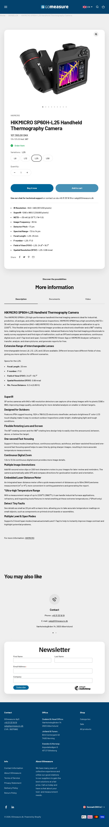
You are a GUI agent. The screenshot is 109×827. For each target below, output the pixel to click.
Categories (85, 719)
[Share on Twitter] (24, 257)
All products (85, 729)
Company (17, 677)
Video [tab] (88, 299)
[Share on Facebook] (19, 257)
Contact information (13, 768)
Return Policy (10, 793)
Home (2, 15)
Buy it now (32, 188)
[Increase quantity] (27, 172)
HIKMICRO (15, 115)
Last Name (59, 656)
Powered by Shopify (32, 817)
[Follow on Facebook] (6, 807)
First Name (18, 656)
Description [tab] (21, 299)
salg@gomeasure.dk (13, 726)
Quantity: (15, 166)
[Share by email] (33, 257)
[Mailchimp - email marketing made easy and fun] (82, 690)
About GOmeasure (12, 773)
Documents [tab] (54, 299)
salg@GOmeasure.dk (58, 621)
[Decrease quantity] (14, 172)
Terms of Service (12, 778)
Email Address (19, 666)
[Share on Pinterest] (28, 257)
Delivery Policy (11, 788)
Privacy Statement (12, 783)
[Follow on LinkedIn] (13, 807)
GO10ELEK (13, 15)
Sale (82, 724)
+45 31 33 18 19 (58, 615)
